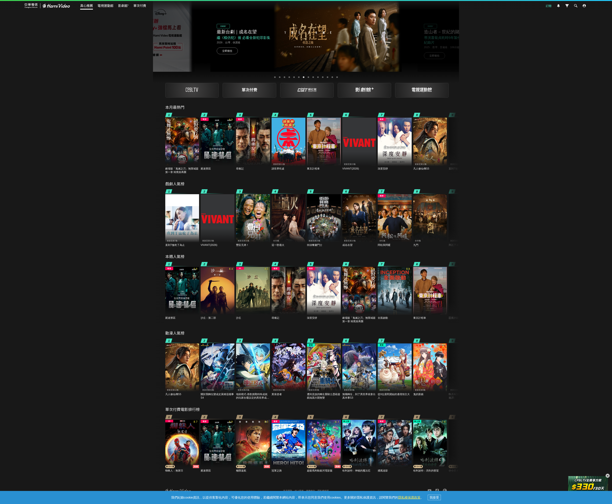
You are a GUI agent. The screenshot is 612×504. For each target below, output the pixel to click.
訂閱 (548, 6)
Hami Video (47, 6)
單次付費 (139, 5)
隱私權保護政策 (409, 497)
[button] (275, 77)
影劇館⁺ (123, 5)
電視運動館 (105, 5)
